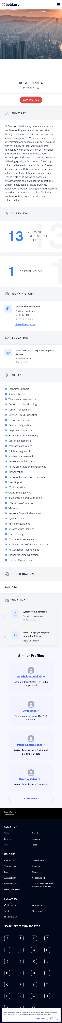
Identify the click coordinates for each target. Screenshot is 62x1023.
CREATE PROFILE (31, 798)
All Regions (37, 878)
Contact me (31, 99)
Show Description (25, 324)
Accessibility (10, 878)
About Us (36, 866)
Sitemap (35, 872)
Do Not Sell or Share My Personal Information (42, 885)
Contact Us (9, 860)
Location (8, 839)
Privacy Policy (10, 883)
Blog (6, 872)
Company (36, 839)
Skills (6, 833)
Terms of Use (10, 866)
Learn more (40, 1018)
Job (6, 844)
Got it (52, 1018)
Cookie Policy (38, 860)
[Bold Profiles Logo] (10, 4)
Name (34, 844)
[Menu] (58, 4)
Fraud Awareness (12, 889)
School (35, 833)
